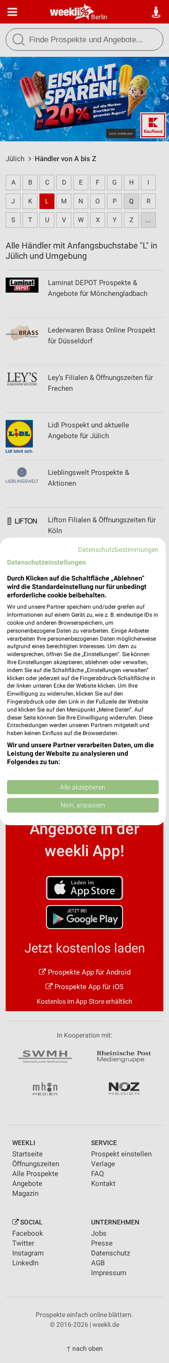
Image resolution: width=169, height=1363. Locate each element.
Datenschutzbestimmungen (118, 549)
